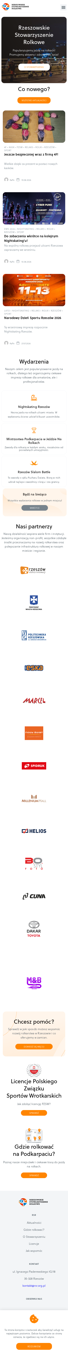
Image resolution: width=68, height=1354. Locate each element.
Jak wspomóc (34, 1251)
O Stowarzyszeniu (34, 1237)
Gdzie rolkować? (34, 1230)
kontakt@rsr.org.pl (34, 1286)
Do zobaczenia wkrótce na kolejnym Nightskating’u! (31, 238)
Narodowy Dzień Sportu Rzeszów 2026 (32, 317)
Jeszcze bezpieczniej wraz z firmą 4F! (31, 154)
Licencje (34, 1244)
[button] (63, 7)
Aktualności (34, 1223)
